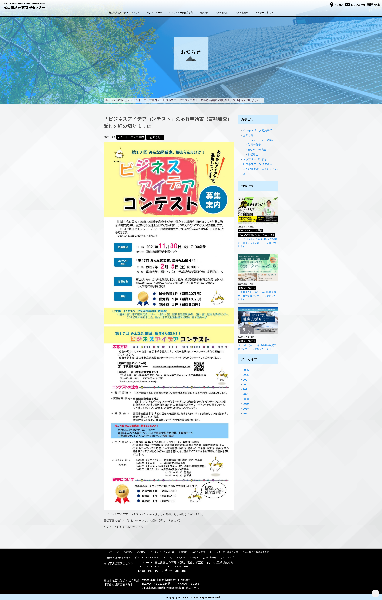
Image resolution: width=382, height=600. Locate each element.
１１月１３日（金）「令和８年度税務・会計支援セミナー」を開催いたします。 (257, 296)
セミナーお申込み (264, 12)
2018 (246, 408)
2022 (246, 389)
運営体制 (141, 552)
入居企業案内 (221, 12)
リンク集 (167, 557)
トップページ (112, 552)
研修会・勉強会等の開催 (118, 557)
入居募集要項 (241, 12)
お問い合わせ (209, 557)
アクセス (194, 557)
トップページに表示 (255, 159)
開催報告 (253, 154)
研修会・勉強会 (257, 149)
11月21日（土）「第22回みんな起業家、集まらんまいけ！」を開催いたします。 (257, 243)
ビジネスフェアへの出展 (147, 557)
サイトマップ (227, 557)
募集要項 (180, 557)
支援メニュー (153, 12)
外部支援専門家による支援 (256, 552)
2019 (246, 403)
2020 (246, 399)
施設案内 (204, 12)
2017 (246, 413)
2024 (246, 379)
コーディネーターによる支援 (224, 552)
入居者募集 (254, 144)
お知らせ (248, 135)
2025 (246, 374)
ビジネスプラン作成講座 (257, 164)
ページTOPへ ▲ (375, 593)
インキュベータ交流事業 (181, 12)
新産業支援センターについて (123, 12)
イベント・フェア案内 (261, 140)
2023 (246, 384)
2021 (246, 394)
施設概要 (128, 552)
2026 (246, 369)
